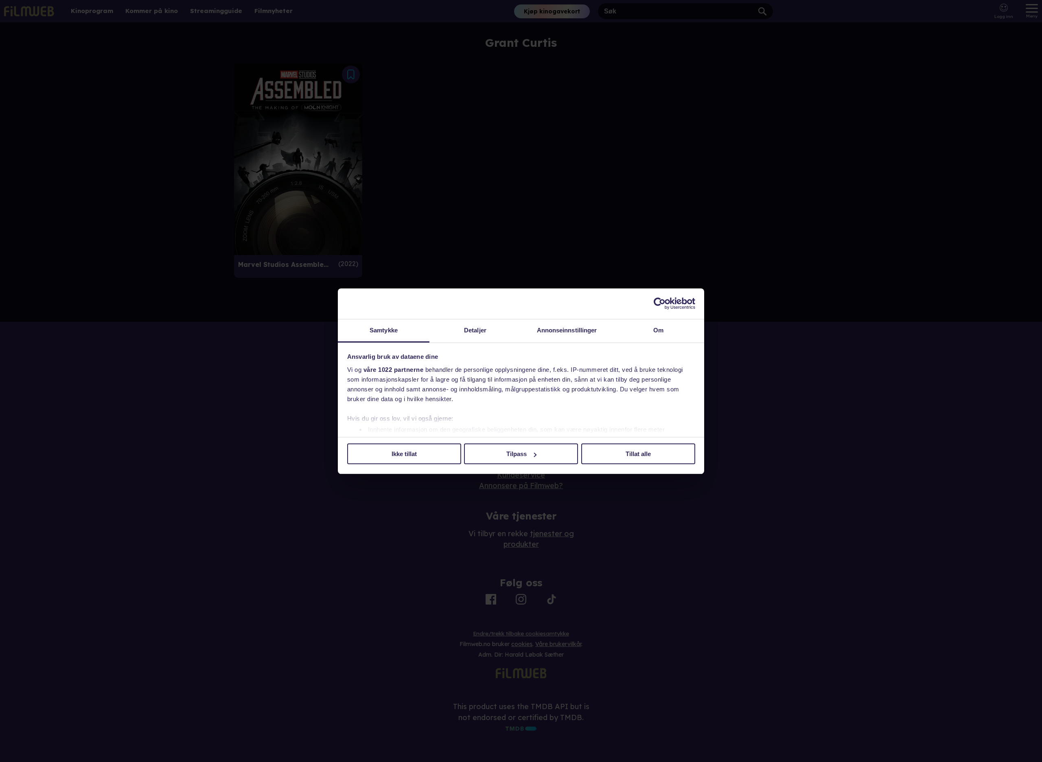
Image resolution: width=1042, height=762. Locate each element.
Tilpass (516, 453)
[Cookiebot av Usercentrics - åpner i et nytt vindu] (659, 303)
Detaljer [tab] (475, 330)
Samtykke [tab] (384, 330)
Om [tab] (658, 330)
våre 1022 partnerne (393, 369)
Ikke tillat (404, 453)
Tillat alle (638, 453)
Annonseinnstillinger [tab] (567, 330)
